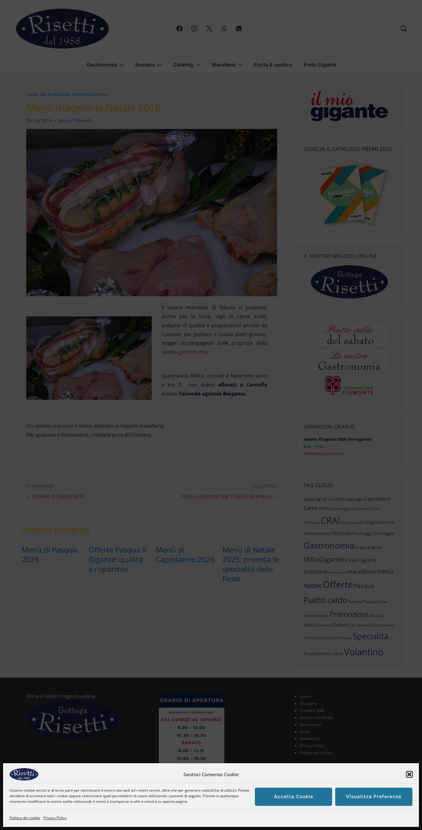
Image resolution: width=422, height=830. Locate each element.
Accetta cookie (293, 797)
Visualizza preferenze (374, 797)
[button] (409, 774)
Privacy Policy (54, 817)
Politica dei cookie (25, 817)
